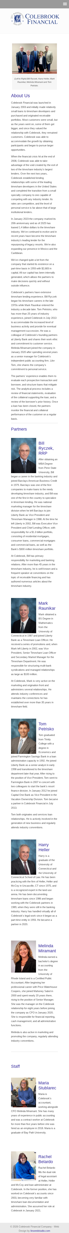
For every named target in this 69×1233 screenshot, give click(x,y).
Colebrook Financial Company (35, 18)
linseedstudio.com (40, 1230)
